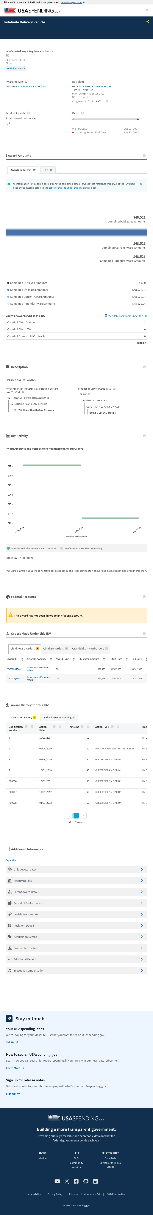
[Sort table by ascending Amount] (88, 726)
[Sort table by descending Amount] (88, 727)
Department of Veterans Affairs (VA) (26, 86)
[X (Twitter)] (67, 1181)
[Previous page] (69, 815)
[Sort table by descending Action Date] (60, 727)
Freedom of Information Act (84, 1194)
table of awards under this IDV (65, 187)
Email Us (76, 1167)
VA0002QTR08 (14, 669)
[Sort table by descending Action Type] (118, 727)
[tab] (23, 170)
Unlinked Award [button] (16, 68)
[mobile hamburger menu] (144, 11)
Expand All (11, 860)
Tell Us (10, 1042)
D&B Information (116, 1194)
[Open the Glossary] (7, 55)
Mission (42, 1158)
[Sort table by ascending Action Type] (118, 726)
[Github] (86, 1181)
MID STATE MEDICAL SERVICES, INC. (92, 86)
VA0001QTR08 (14, 678)
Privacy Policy (55, 1194)
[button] (76, 869)
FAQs (76, 1158)
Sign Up (11, 1093)
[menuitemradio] (24, 649)
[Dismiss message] (141, 184)
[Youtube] (57, 1181)
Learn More (13, 1068)
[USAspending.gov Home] (32, 10)
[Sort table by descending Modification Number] (32, 727)
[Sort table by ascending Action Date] (60, 726)
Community (76, 1162)
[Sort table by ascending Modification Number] (32, 726)
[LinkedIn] (95, 1181)
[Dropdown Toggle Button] (147, 22)
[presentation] (16, 68)
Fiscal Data (110, 1158)
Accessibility (34, 1194)
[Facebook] (76, 1181)
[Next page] (83, 815)
